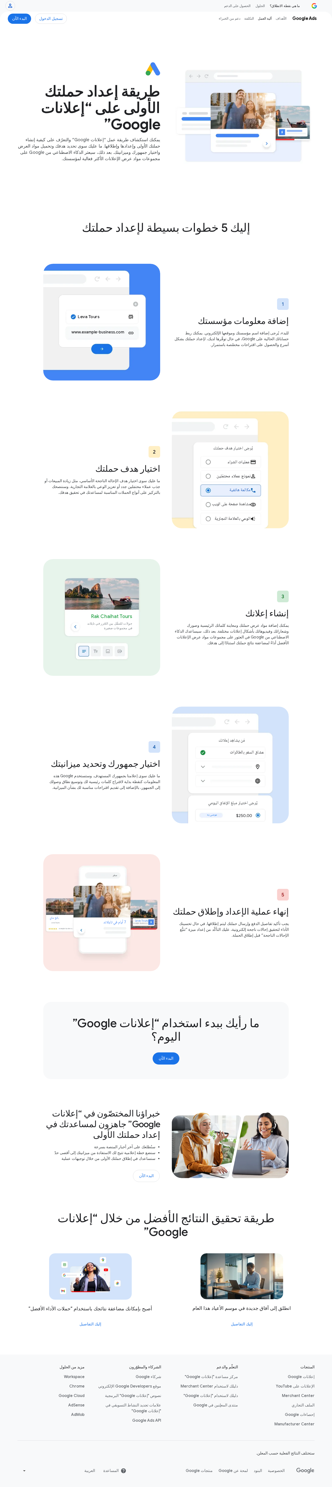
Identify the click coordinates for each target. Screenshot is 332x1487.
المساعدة (111, 1470)
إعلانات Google (301, 1376)
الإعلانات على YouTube (295, 1386)
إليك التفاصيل (242, 1324)
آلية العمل (265, 18)
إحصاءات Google (300, 1414)
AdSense (76, 1405)
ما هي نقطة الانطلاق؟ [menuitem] (285, 6)
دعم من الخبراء (229, 18)
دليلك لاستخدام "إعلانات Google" (210, 1395)
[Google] (305, 1471)
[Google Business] (314, 6)
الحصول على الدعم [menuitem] (237, 6)
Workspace (74, 1376)
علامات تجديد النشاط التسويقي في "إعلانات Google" (133, 1408)
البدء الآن (19, 18)
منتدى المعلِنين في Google (215, 1405)
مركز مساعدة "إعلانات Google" (211, 1376)
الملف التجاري (303, 1405)
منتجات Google (199, 1470)
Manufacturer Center (294, 1424)
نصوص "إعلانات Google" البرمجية (133, 1395)
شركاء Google (148, 1376)
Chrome (77, 1386)
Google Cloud (72, 1395)
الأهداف (281, 18)
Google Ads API (146, 1420)
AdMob (78, 1414)
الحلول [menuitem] (260, 6)
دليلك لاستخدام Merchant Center (209, 1386)
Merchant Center (298, 1395)
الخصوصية (276, 1470)
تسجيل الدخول (51, 18)
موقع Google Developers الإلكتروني (129, 1386)
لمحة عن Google (233, 1470)
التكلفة (249, 18)
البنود (258, 1470)
